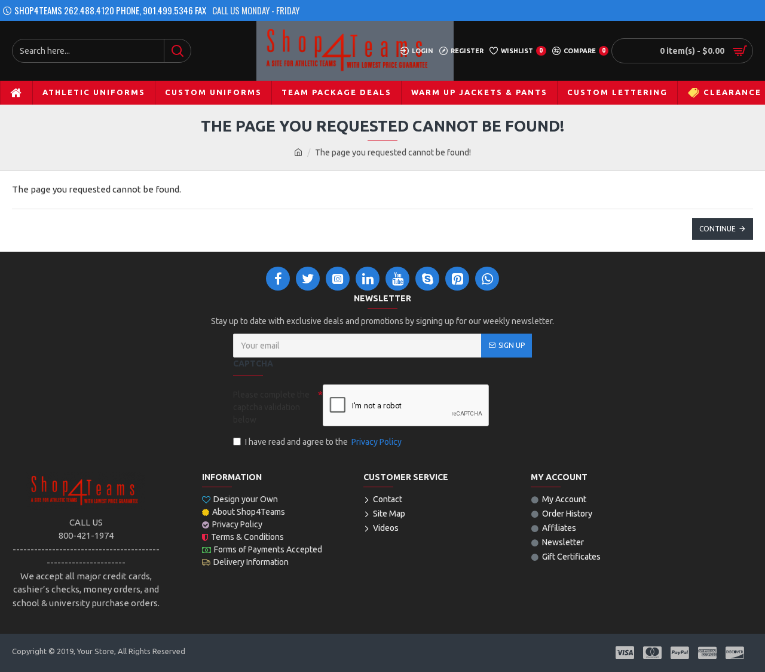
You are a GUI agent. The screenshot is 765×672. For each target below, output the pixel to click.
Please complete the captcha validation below (271, 407)
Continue (717, 229)
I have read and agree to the (323, 442)
